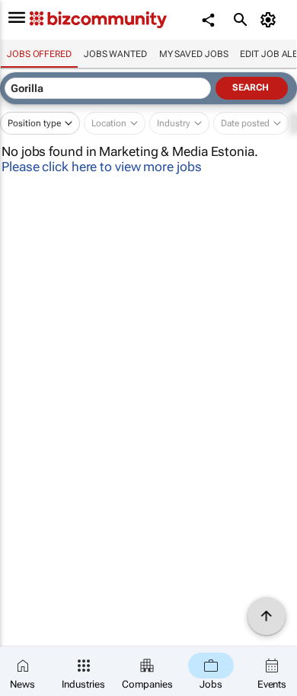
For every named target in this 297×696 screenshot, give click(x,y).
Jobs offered (39, 54)
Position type (34, 123)
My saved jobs (193, 54)
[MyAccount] (271, 19)
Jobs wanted (115, 54)
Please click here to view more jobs (102, 166)
